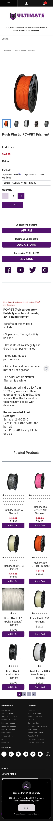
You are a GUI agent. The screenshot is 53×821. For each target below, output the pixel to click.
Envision (26, 259)
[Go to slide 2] (5, 495)
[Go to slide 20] (19, 498)
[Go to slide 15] (9, 498)
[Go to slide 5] (11, 495)
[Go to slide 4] (9, 495)
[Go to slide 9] (19, 495)
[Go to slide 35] (6, 504)
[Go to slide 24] (5, 501)
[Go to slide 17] (13, 498)
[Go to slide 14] (7, 498)
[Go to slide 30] (17, 501)
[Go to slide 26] (9, 501)
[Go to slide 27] (11, 501)
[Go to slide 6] (13, 495)
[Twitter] (18, 754)
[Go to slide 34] (4, 504)
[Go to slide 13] (5, 498)
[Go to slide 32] (21, 501)
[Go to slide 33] (23, 501)
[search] (26, 39)
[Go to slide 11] (23, 495)
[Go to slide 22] (23, 498)
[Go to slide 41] (18, 504)
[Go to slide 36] (8, 504)
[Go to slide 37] (10, 504)
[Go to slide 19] (17, 498)
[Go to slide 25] (7, 501)
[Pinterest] (32, 754)
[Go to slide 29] (15, 501)
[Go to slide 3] (7, 495)
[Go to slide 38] (12, 504)
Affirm (26, 230)
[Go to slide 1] (3, 495)
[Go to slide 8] (17, 495)
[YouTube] (40, 754)
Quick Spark (26, 244)
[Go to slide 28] (13, 501)
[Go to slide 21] (21, 498)
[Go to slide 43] (22, 504)
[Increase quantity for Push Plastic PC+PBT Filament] (21, 196)
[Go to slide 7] (15, 495)
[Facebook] (4, 754)
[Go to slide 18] (15, 498)
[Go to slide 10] (21, 495)
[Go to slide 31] (19, 501)
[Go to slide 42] (20, 504)
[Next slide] (47, 123)
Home (6, 50)
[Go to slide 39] (14, 504)
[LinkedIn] (11, 754)
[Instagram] (25, 754)
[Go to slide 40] (16, 504)
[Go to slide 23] (3, 501)
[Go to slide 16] (11, 498)
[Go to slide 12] (3, 498)
